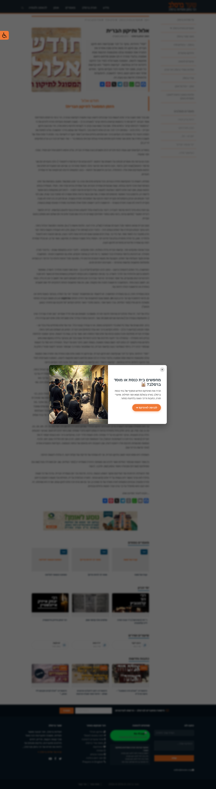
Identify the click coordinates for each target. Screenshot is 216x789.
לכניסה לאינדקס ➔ (146, 407)
